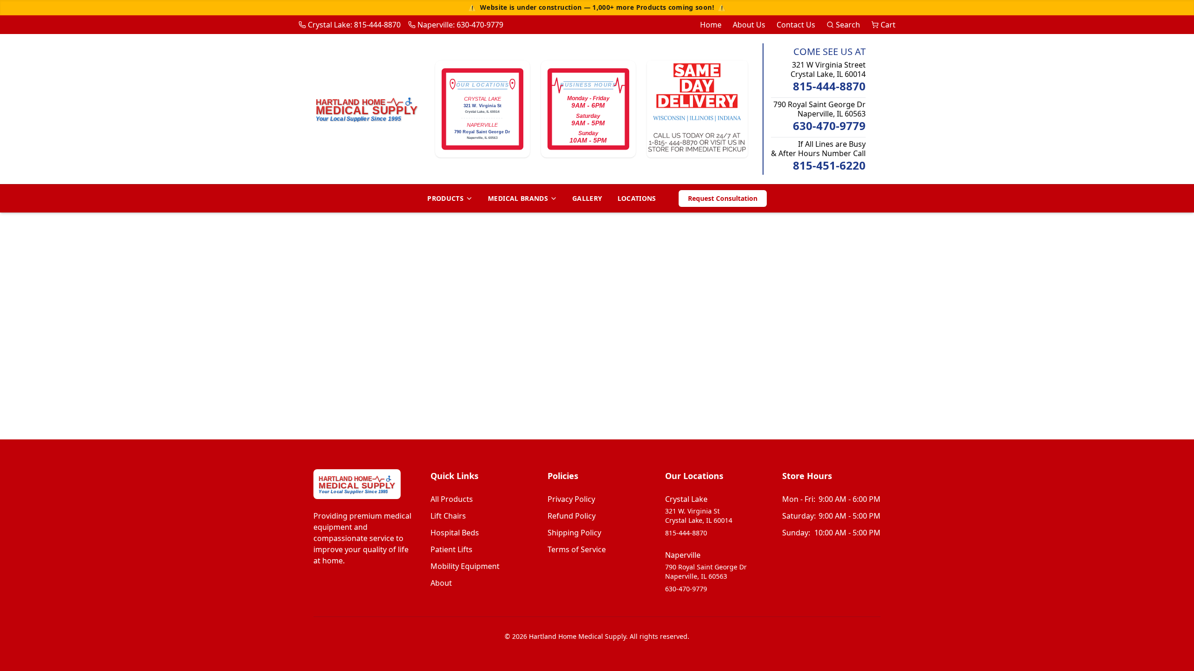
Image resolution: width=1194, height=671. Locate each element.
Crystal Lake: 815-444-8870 (354, 25)
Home (711, 25)
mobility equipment (465, 566)
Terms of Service (577, 549)
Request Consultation (722, 198)
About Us (749, 25)
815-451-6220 (829, 165)
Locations (637, 198)
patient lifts (451, 549)
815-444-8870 (829, 86)
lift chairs (448, 516)
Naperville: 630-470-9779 (460, 25)
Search (848, 25)
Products (445, 198)
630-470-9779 (829, 125)
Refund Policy (572, 516)
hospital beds (454, 532)
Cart (888, 25)
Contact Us (796, 25)
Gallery (587, 198)
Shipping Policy (574, 532)
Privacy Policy (571, 499)
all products (451, 499)
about (441, 583)
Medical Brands (518, 198)
